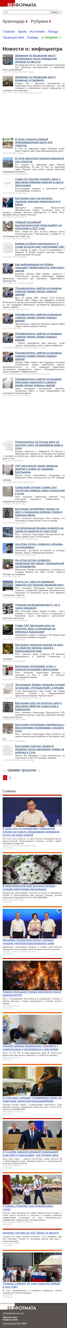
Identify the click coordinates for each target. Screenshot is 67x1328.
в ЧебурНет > (51, 37)
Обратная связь (10, 1317)
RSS (25, 1324)
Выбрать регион (10, 1320)
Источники (37, 31)
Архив (22, 31)
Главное (9, 31)
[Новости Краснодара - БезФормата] (18, 4)
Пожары (33, 37)
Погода (53, 31)
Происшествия (13, 37)
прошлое (28, 770)
